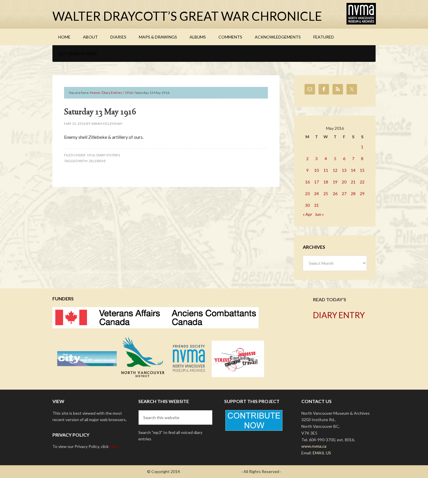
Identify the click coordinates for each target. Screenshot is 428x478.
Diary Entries (108, 155)
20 (344, 181)
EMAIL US (322, 452)
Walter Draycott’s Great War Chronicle (187, 16)
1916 (91, 155)
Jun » (319, 214)
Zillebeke (97, 161)
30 (307, 205)
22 (362, 181)
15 (362, 170)
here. (114, 446)
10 (316, 170)
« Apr (307, 214)
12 (335, 170)
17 (316, 181)
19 (335, 181)
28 (353, 193)
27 (344, 193)
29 (362, 193)
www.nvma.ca (313, 446)
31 (316, 205)
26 (335, 193)
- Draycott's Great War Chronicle (210, 471)
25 (325, 193)
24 (316, 193)
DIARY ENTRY (339, 315)
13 (344, 170)
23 (307, 193)
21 (353, 181)
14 (353, 170)
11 (325, 170)
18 (325, 181)
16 (307, 181)
